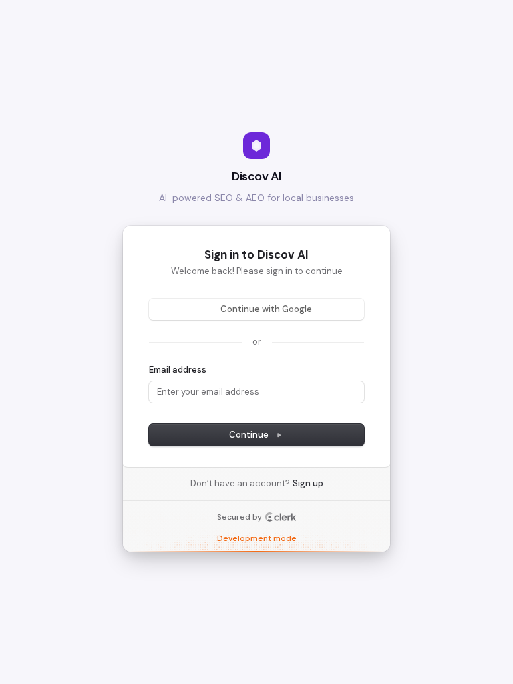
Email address (177, 369)
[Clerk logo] (281, 517)
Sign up (308, 483)
